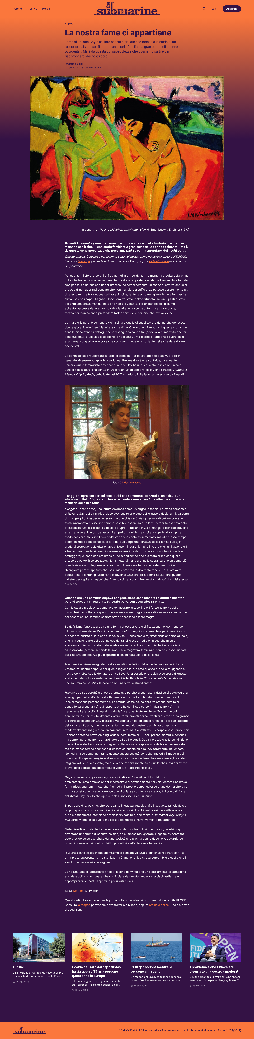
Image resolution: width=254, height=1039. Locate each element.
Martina (78, 890)
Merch (46, 8)
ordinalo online (159, 261)
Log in (215, 8)
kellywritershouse (131, 482)
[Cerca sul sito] (204, 8)
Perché (17, 8)
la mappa (84, 261)
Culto (69, 24)
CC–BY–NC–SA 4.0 (131, 1030)
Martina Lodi (74, 63)
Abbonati (231, 8)
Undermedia (151, 1030)
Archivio (32, 8)
